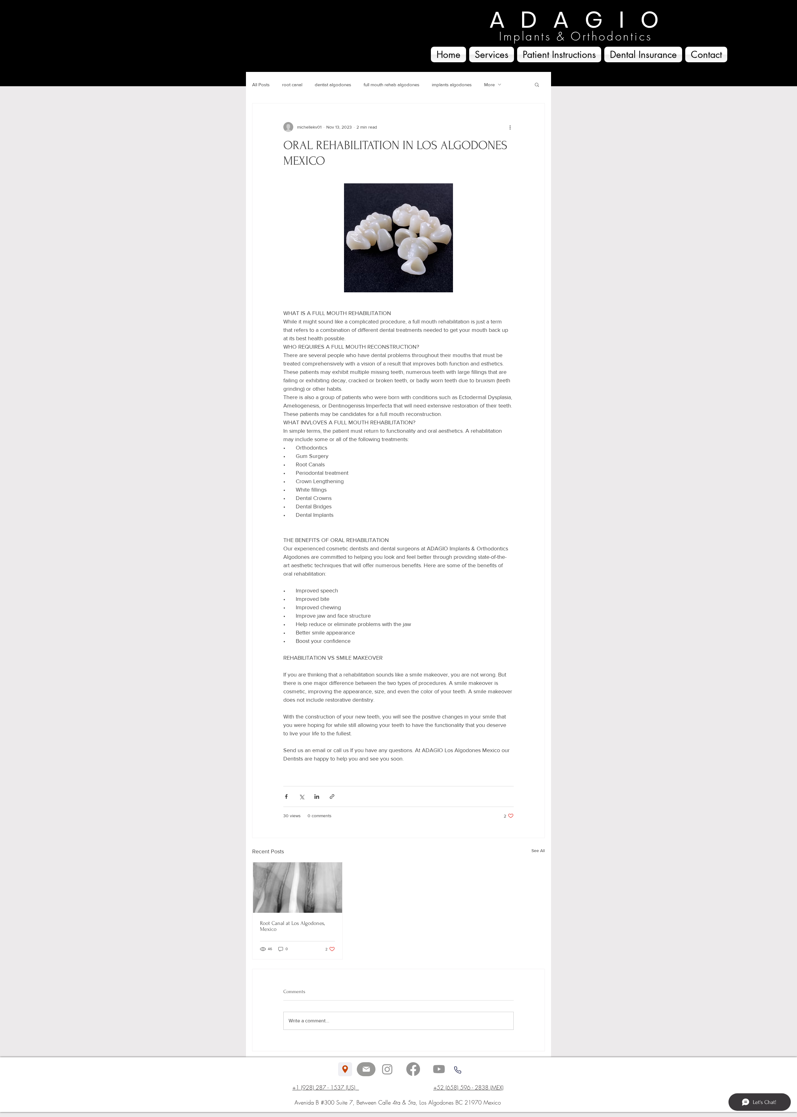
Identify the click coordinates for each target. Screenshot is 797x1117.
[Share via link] (332, 796)
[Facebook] (413, 1069)
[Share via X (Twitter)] (301, 796)
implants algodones (452, 84)
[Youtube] (439, 1069)
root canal (292, 84)
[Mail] (366, 1069)
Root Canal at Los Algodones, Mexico (292, 926)
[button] (537, 84)
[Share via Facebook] (286, 796)
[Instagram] (387, 1069)
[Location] (345, 1069)
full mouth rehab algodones (391, 84)
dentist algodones (333, 84)
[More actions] (510, 127)
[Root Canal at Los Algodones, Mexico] (297, 887)
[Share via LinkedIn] (317, 796)
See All (538, 850)
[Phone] (457, 1070)
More (489, 84)
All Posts (261, 84)
